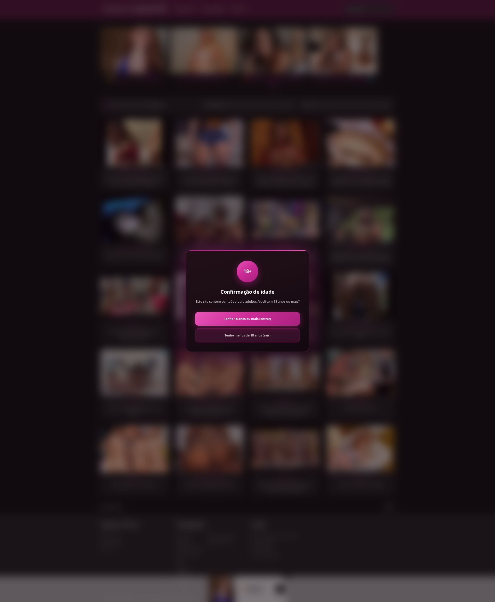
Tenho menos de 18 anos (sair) (247, 335)
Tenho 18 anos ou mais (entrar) (247, 319)
